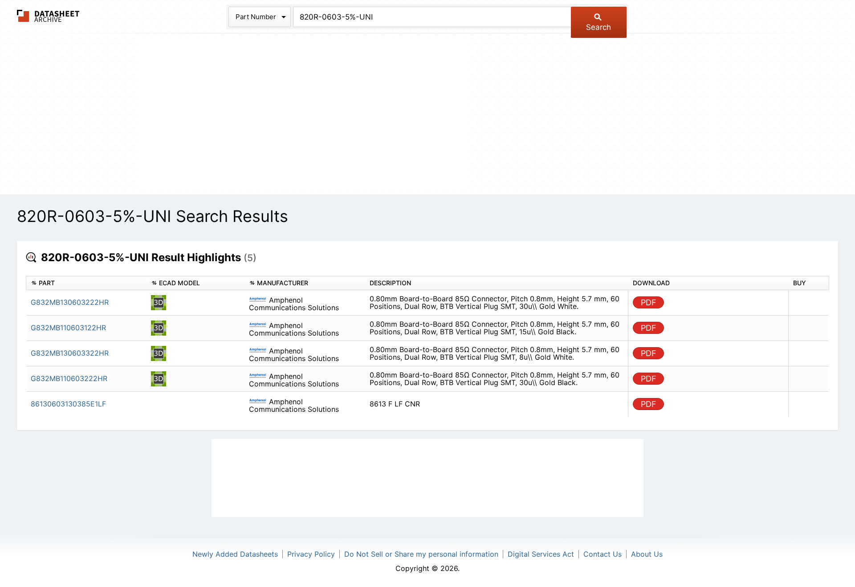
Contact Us (602, 554)
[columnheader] (86, 283)
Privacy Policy (311, 554)
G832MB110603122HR (68, 327)
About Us (647, 554)
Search (598, 27)
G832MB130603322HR (70, 353)
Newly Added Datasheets (235, 554)
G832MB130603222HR (70, 302)
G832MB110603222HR (69, 378)
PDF (648, 302)
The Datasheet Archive (48, 16)
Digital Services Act (541, 554)
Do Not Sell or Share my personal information (421, 554)
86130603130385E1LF (68, 403)
